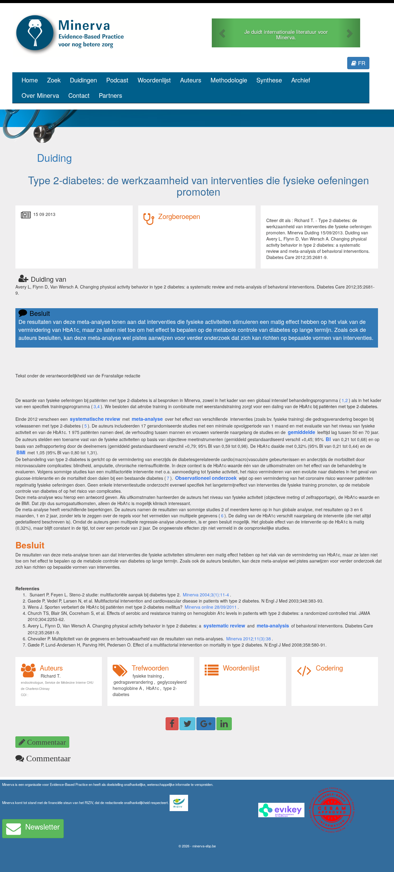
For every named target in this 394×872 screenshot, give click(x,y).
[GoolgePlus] (205, 723)
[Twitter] (187, 723)
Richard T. (51, 676)
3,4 (97, 406)
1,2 (345, 400)
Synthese (269, 79)
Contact (79, 95)
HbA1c (152, 688)
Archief (300, 79)
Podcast (117, 79)
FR (360, 63)
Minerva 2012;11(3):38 (248, 638)
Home (30, 79)
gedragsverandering (133, 682)
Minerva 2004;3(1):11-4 (206, 594)
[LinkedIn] (224, 723)
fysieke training (147, 676)
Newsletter (42, 826)
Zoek (54, 79)
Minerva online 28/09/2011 (211, 607)
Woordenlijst (154, 79)
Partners (110, 95)
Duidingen (83, 79)
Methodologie (229, 79)
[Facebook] (172, 723)
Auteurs (190, 79)
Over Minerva (40, 95)
